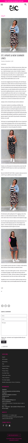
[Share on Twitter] (5, 306)
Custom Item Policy (6, 375)
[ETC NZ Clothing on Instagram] (6, 426)
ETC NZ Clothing (18, 438)
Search (3, 357)
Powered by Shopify (14, 440)
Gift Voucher (4, 359)
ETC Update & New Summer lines (12, 57)
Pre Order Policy (5, 373)
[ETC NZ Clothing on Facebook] (3, 426)
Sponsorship (4, 361)
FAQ (3, 364)
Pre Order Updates (6, 380)
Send (4, 342)
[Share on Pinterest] (9, 306)
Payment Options (5, 366)
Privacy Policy (5, 371)
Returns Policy (5, 368)
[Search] (25, 5)
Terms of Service (5, 377)
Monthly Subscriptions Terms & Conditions (11, 382)
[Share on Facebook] (2, 306)
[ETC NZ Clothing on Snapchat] (9, 426)
